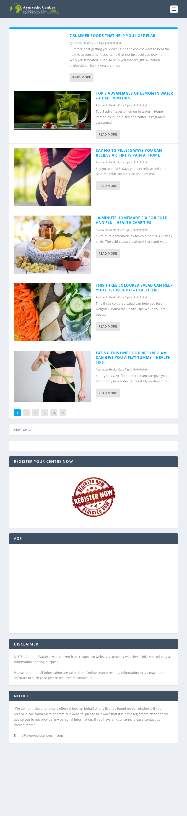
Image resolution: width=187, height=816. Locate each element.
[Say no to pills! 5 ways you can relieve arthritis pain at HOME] (52, 177)
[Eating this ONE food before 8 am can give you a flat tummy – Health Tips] (52, 376)
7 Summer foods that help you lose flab (113, 35)
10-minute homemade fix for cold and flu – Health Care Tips (132, 220)
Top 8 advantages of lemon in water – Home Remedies (134, 96)
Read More (81, 77)
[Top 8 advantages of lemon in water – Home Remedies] (52, 110)
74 (54, 413)
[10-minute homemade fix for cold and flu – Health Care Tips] (52, 245)
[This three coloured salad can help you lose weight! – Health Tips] (52, 312)
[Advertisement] (93, 591)
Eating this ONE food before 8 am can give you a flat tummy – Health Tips (133, 357)
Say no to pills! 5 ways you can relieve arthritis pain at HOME (129, 153)
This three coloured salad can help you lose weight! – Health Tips (134, 288)
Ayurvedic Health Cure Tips (87, 43)
